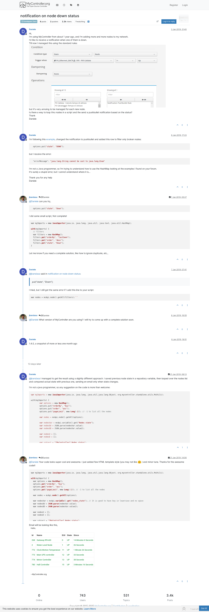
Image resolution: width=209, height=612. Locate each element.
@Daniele (45, 197)
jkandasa (33, 197)
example (50, 139)
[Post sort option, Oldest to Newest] (157, 21)
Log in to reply (169, 21)
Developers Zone (30, 22)
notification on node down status (64, 273)
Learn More (90, 608)
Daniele (32, 29)
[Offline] (24, 199)
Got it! (204, 608)
